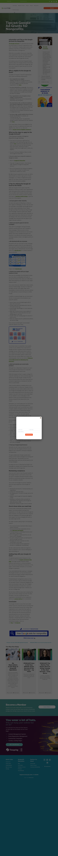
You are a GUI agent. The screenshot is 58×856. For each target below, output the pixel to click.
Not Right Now (29, 436)
